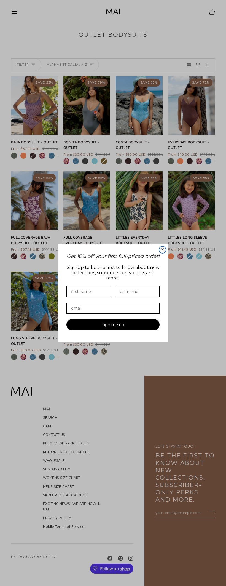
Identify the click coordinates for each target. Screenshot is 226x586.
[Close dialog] (162, 249)
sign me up (113, 324)
